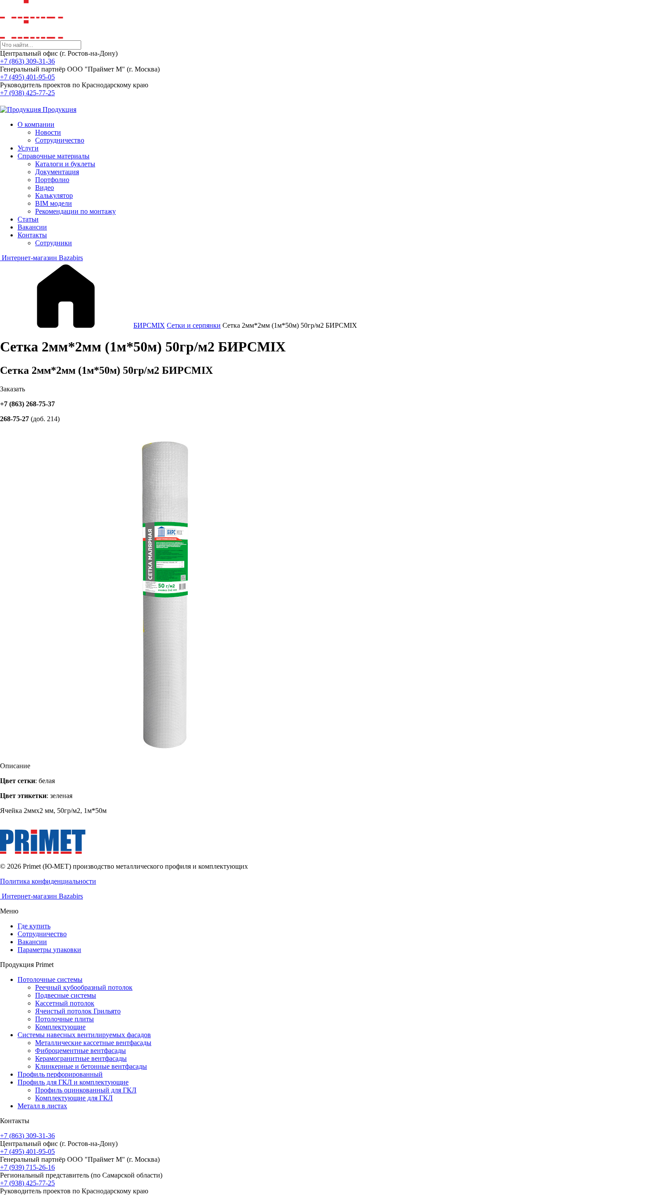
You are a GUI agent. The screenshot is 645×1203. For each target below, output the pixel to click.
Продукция (58, 109)
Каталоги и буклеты (65, 164)
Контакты (32, 235)
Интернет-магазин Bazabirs (41, 257)
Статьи (28, 219)
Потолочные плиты (64, 1019)
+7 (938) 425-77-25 (27, 93)
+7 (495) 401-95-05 (27, 77)
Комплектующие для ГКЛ (74, 1098)
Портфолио (52, 179)
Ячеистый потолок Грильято (78, 1011)
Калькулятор (54, 195)
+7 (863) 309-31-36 (27, 61)
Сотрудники (53, 243)
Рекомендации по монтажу (75, 211)
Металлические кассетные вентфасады (93, 1042)
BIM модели (53, 203)
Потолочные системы (50, 979)
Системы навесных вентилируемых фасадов (84, 1034)
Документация (57, 171)
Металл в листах (42, 1106)
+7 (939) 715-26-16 (27, 1167)
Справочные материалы (54, 156)
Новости (48, 132)
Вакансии (32, 227)
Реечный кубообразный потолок (84, 987)
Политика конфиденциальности (48, 881)
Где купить (34, 926)
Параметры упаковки (49, 949)
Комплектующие (60, 1027)
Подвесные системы (65, 995)
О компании (36, 124)
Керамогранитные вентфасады (81, 1058)
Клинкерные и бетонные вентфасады (91, 1066)
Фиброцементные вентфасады (80, 1050)
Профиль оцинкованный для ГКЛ (85, 1090)
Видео (44, 187)
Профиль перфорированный (60, 1074)
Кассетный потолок (64, 1003)
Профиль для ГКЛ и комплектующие (73, 1082)
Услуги (28, 148)
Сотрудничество (59, 140)
